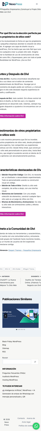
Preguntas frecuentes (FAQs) (13, 373)
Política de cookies (26, 426)
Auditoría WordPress (10, 377)
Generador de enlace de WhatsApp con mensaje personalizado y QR (18, 395)
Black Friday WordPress (11, 341)
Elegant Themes (28, 269)
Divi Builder (17, 269)
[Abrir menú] (37, 4)
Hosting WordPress (10, 380)
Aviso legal (26, 422)
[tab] (16, 329)
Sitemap (5, 348)
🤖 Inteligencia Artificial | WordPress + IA (18, 390)
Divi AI (7, 269)
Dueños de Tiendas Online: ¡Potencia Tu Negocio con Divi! (33, 281)
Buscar (5, 358)
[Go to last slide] (5, 315)
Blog (4, 345)
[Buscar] (35, 362)
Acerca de (31, 418)
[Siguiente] (35, 315)
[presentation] (20, 316)
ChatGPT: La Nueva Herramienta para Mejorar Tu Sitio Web (8, 281)
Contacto (21, 418)
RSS (4, 352)
